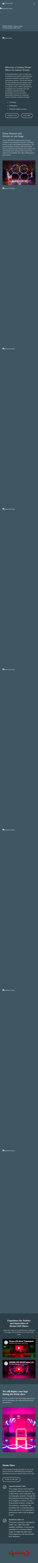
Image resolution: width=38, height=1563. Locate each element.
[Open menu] (34, 4)
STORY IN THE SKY (11, 1479)
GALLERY (26, 115)
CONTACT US (12, 115)
